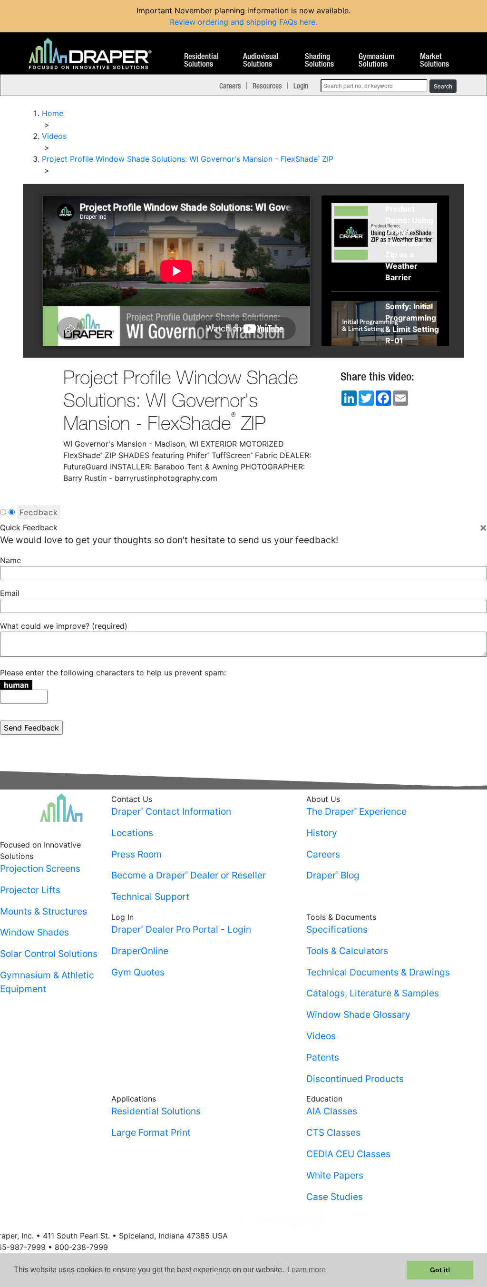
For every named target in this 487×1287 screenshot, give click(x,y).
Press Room (136, 854)
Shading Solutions (319, 60)
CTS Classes (333, 1132)
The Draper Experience (356, 811)
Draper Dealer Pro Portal (164, 929)
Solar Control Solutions (48, 953)
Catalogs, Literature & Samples (372, 993)
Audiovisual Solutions (261, 60)
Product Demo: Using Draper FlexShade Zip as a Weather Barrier (409, 243)
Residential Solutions (201, 60)
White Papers (334, 1175)
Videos (321, 1036)
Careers (230, 85)
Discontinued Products (355, 1078)
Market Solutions (434, 60)
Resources (267, 85)
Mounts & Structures (43, 911)
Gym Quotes (138, 972)
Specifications (337, 929)
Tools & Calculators (347, 950)
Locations (132, 832)
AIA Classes (331, 1111)
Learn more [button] (306, 1270)
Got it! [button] (440, 1270)
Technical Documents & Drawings (378, 972)
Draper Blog (333, 875)
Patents (322, 1057)
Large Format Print (151, 1132)
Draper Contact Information (171, 811)
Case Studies (334, 1196)
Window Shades (34, 932)
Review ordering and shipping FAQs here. (243, 22)
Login (300, 85)
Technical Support (150, 896)
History (321, 832)
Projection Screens (40, 868)
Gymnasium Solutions (376, 60)
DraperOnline (139, 950)
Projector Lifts (30, 890)
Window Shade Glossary (358, 1014)
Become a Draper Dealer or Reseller (188, 875)
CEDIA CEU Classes (348, 1154)
